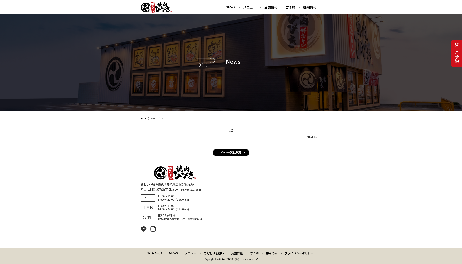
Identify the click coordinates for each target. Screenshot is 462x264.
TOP (143, 118)
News (154, 118)
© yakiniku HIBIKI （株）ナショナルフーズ (236, 259)
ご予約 (290, 7)
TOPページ (154, 253)
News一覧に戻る (231, 152)
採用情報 (309, 7)
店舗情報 (270, 7)
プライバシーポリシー (299, 253)
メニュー (249, 7)
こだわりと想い (214, 253)
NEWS (230, 7)
